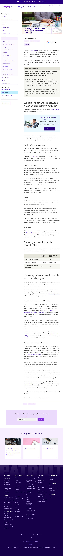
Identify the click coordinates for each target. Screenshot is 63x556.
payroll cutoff (27, 202)
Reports (28, 497)
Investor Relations (42, 492)
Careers (40, 485)
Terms (53, 547)
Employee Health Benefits (8, 527)
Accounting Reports (7, 485)
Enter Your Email (22, 416)
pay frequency (35, 50)
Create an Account (53, 488)
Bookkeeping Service (7, 489)
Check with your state (54, 294)
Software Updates (42, 499)
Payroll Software (5, 92)
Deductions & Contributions (8, 44)
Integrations (29, 518)
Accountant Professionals (7, 19)
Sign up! (44, 2)
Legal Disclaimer (33, 547)
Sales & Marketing (5, 77)
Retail (16, 478)
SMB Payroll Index (42, 494)
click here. (46, 397)
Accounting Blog (30, 478)
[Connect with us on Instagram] (33, 534)
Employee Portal (8, 520)
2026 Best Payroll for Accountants (30, 511)
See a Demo (6, 103)
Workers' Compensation (8, 74)
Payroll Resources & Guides (8, 60)
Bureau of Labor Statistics (32, 233)
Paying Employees (6, 55)
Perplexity (32, 40)
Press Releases (41, 487)
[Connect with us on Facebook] (25, 534)
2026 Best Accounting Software (29, 503)
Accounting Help (29, 480)
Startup (3, 80)
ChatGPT (26, 40)
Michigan (17, 511)
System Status (41, 501)
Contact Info (41, 480)
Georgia (17, 509)
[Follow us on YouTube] (37, 534)
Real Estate (18, 487)
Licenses (41, 547)
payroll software (28, 384)
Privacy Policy (12, 547)
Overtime (5, 52)
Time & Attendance (5, 83)
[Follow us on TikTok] (41, 534)
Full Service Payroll (9, 500)
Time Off (4, 71)
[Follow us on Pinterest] (31, 537)
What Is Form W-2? (48, 449)
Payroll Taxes (5, 66)
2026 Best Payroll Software (30, 507)
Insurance (4, 30)
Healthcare (18, 482)
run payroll (35, 156)
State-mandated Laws (7, 69)
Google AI (27, 44)
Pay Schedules (32, 403)
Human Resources (5, 27)
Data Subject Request (22, 547)
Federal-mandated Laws (8, 49)
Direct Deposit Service (8, 505)
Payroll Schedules (6, 63)
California (17, 504)
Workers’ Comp (8, 524)
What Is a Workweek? (30, 449)
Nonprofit (17, 480)
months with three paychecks (33, 354)
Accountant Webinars (29, 491)
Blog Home (4, 16)
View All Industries (20, 492)
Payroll (3, 38)
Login (59, 5)
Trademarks (47, 547)
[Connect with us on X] (29, 534)
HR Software (4, 98)
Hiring (3, 24)
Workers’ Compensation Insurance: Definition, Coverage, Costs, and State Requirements (13, 452)
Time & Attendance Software (7, 95)
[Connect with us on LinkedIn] (22, 534)
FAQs (27, 499)
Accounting (4, 21)
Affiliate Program (42, 496)
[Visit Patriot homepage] (6, 7)
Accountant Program (52, 478)
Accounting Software (6, 89)
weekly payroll (56, 109)
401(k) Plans (7, 522)
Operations (4, 36)
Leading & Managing (6, 33)
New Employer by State (19, 499)
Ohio (16, 507)
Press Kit (40, 489)
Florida (17, 514)
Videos (28, 494)
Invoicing (6, 492)
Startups (17, 489)
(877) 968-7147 (53, 5)
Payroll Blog (29, 484)
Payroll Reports (6, 58)
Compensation (6, 41)
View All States (19, 516)
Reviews (30, 7)
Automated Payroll (9, 508)
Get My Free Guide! (50, 128)
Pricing (20, 7)
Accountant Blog (30, 488)
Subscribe (40, 419)
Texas (16, 502)
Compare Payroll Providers (30, 515)
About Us (40, 478)
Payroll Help (29, 486)
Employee (5, 47)
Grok (38, 40)
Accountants (37, 7)
